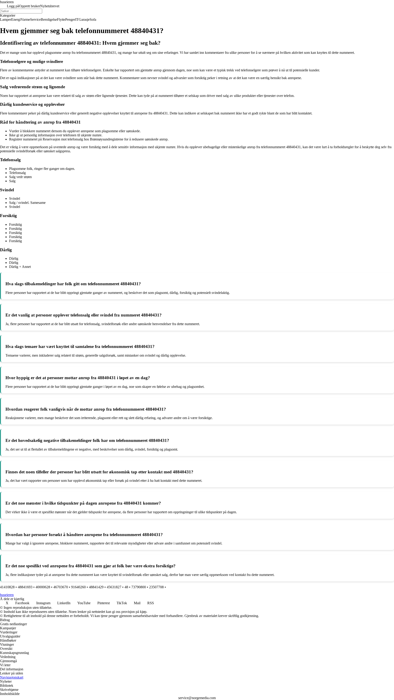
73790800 (138, 587)
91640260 (78, 587)
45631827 (114, 587)
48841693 (25, 587)
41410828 (7, 587)
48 (126, 587)
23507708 (156, 587)
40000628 (43, 587)
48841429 (96, 587)
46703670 (60, 587)
